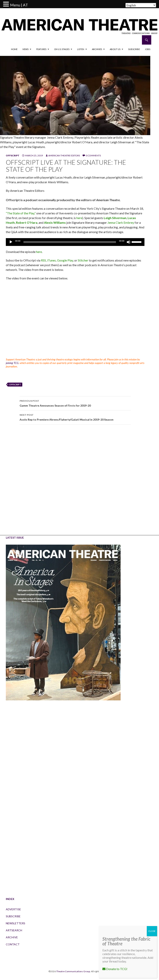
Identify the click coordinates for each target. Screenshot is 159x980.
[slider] (137, 241)
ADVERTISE (13, 909)
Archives (97, 49)
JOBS (147, 49)
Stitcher (83, 260)
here (79, 218)
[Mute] (128, 242)
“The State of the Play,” (21, 213)
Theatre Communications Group (73, 971)
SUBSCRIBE (13, 916)
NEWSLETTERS (15, 923)
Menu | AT (19, 5)
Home (14, 49)
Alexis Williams (55, 222)
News (25, 49)
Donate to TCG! (116, 969)
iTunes (51, 260)
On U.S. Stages (61, 49)
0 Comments (93, 155)
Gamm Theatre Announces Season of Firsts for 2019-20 (55, 403)
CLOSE (152, 931)
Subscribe (134, 49)
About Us (115, 49)
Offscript (12, 155)
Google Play (65, 260)
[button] (6, 4)
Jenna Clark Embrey (120, 222)
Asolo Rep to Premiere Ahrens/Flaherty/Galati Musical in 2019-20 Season (66, 417)
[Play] (11, 242)
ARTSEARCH (14, 930)
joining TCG (12, 363)
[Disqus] (75, 482)
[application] (75, 242)
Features (41, 49)
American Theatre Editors (64, 155)
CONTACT (13, 944)
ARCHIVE (12, 937)
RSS (43, 260)
